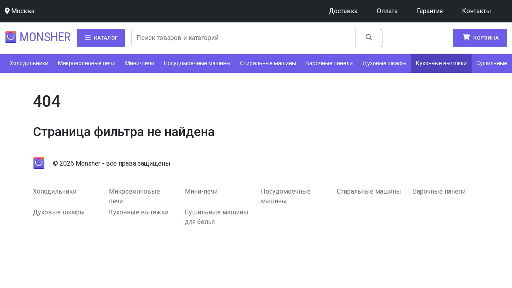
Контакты (476, 11)
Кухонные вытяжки (441, 63)
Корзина (485, 38)
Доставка (343, 11)
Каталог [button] (105, 38)
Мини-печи (139, 63)
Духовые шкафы (384, 63)
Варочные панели (329, 63)
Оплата (387, 11)
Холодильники (29, 63)
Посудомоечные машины (197, 63)
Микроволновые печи (87, 63)
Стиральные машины (268, 63)
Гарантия (430, 11)
